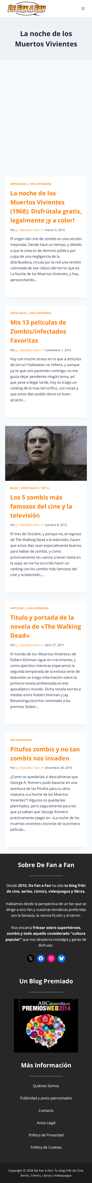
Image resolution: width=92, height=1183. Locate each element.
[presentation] (46, 453)
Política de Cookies (46, 1147)
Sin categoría (40, 183)
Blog (14, 488)
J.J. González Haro (28, 230)
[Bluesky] (61, 958)
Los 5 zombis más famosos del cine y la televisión (41, 506)
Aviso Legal (46, 1122)
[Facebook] (41, 958)
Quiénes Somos (46, 1085)
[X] (30, 958)
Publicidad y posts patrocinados (46, 1098)
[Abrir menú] (83, 8)
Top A (45, 488)
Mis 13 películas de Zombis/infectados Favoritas (38, 331)
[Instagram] (51, 958)
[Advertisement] (46, 123)
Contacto (46, 1110)
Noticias (17, 608)
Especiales (18, 183)
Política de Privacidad (46, 1134)
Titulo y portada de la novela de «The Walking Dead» (45, 626)
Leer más (20, 289)
